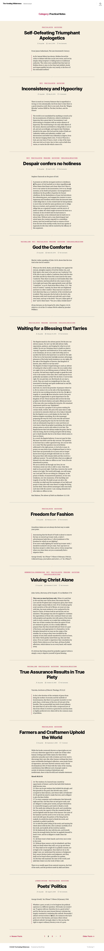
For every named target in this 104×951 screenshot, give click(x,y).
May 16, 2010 (51, 94)
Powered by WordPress (38, 947)
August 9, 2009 (52, 892)
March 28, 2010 (51, 252)
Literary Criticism (41, 880)
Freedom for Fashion (52, 514)
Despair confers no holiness (52, 163)
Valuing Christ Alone (52, 580)
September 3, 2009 (52, 743)
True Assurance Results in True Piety (52, 674)
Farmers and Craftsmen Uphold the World (52, 734)
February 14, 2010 (51, 334)
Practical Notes (47, 27)
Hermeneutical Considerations (35, 572)
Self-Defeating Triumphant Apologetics (52, 35)
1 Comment (65, 743)
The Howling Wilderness (12, 3)
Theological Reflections (69, 158)
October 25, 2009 (51, 682)
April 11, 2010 (51, 169)
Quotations (58, 27)
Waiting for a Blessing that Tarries (52, 328)
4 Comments (63, 94)
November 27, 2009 (51, 585)
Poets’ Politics (52, 886)
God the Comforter (52, 247)
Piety (41, 83)
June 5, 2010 (51, 43)
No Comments (63, 43)
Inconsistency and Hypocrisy (52, 88)
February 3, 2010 (51, 519)
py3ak (42, 43)
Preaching (47, 158)
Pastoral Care (26, 241)
